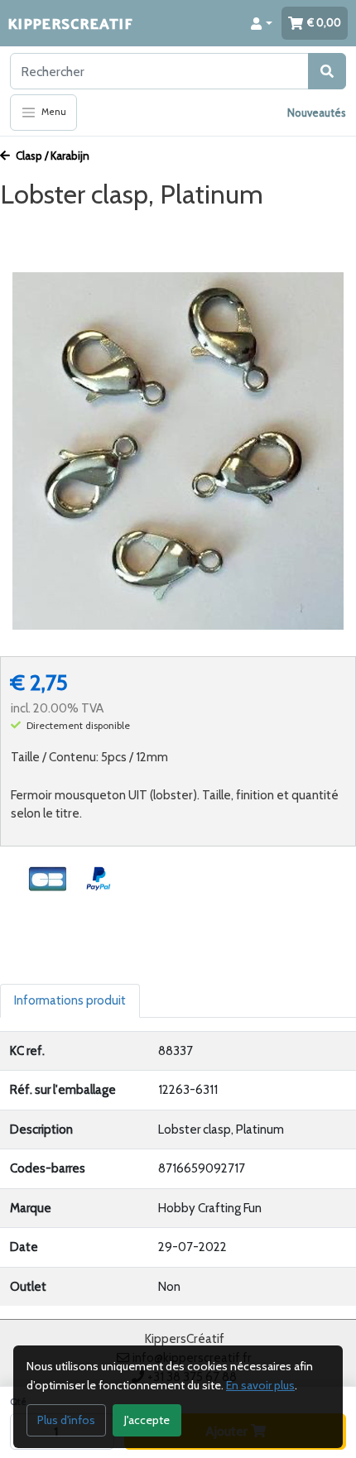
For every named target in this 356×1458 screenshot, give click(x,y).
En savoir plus (260, 1385)
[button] (261, 23)
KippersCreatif (70, 22)
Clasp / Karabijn (51, 155)
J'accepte (147, 1419)
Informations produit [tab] (70, 1000)
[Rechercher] (327, 71)
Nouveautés (316, 112)
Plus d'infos (66, 1419)
